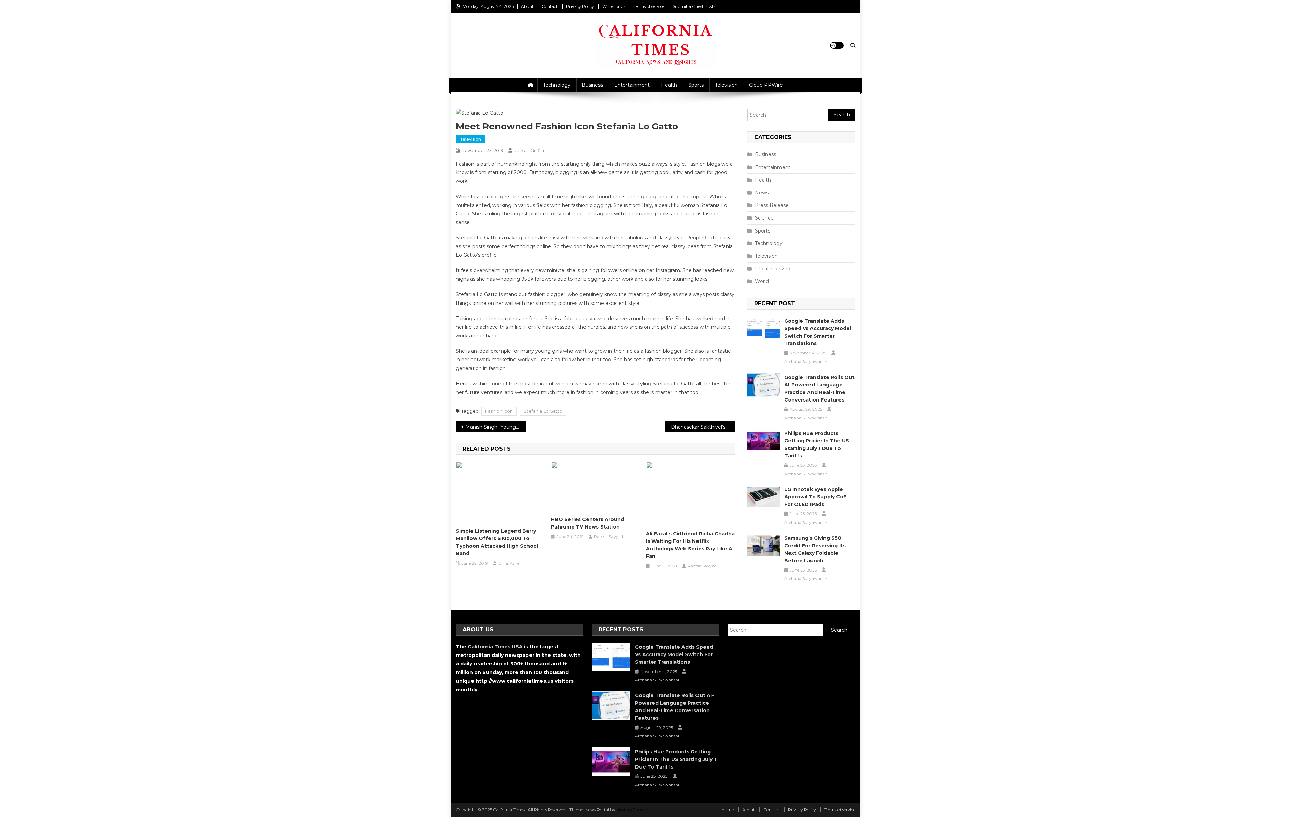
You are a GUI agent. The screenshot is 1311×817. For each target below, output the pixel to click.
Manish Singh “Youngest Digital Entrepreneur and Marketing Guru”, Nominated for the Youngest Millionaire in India (495, 427)
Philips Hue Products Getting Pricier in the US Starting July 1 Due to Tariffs (816, 444)
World (762, 281)
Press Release (772, 205)
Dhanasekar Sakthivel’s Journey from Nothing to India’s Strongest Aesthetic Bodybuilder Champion (703, 427)
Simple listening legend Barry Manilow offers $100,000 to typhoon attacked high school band (497, 542)
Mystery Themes (632, 809)
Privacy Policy (580, 6)
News (762, 192)
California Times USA (495, 647)
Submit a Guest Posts (694, 6)
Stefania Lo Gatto (543, 411)
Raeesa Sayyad (608, 536)
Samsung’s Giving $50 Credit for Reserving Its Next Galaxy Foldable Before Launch (815, 549)
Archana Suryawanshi (806, 361)
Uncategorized (772, 269)
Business (592, 85)
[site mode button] (837, 45)
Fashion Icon (499, 411)
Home (728, 809)
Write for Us (613, 6)
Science (764, 218)
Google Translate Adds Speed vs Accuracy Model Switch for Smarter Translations (817, 332)
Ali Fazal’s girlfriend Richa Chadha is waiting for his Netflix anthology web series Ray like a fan (690, 545)
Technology (556, 85)
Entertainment (632, 85)
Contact (550, 6)
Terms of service (649, 6)
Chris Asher (509, 563)
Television (726, 85)
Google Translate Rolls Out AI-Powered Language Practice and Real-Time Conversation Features (819, 388)
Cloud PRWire (766, 85)
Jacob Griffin (529, 150)
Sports (696, 85)
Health (669, 85)
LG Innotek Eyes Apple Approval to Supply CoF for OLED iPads (815, 496)
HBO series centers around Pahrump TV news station (587, 523)
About (527, 6)
